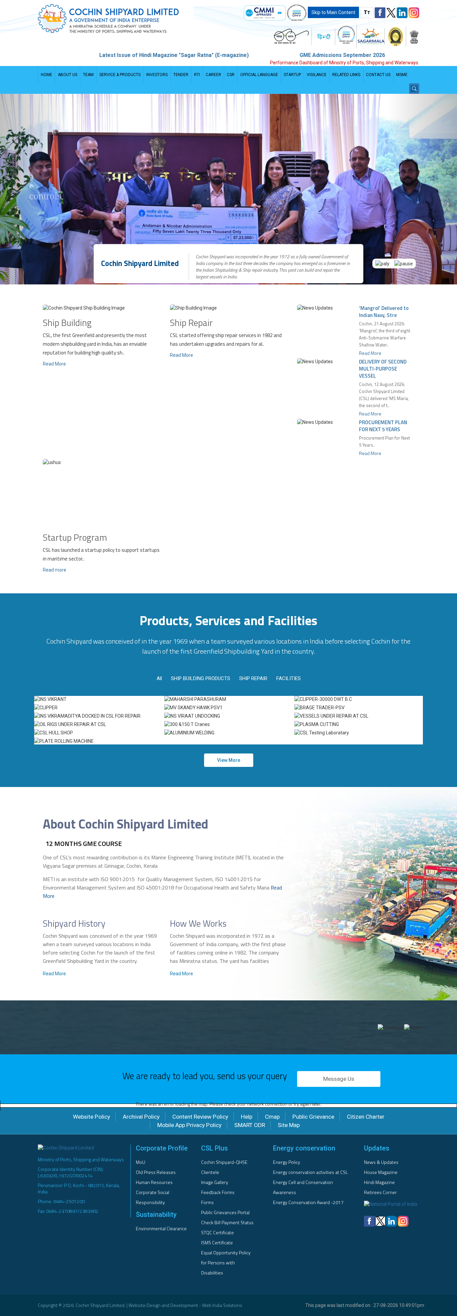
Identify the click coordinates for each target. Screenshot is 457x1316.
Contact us (378, 74)
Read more (54, 570)
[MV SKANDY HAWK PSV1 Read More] (228, 707)
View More (228, 760)
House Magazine (380, 1172)
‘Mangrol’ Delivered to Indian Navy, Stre (383, 311)
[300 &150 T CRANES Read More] (228, 724)
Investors (157, 74)
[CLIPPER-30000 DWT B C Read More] (358, 699)
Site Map (289, 1125)
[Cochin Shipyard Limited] (130, 18)
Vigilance (317, 74)
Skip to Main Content (333, 12)
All (159, 678)
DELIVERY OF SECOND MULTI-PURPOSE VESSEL (382, 369)
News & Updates (381, 1162)
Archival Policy (141, 1116)
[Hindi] (324, 36)
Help (246, 1116)
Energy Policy (286, 1162)
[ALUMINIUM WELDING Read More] (228, 732)
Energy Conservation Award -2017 (308, 1202)
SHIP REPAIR (253, 678)
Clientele (210, 1172)
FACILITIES (288, 678)
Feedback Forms (218, 1192)
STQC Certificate (217, 1232)
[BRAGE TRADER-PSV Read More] (358, 707)
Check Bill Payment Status (227, 1222)
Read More (54, 364)
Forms (207, 1202)
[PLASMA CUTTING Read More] (358, 724)
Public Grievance (313, 1116)
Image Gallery (214, 1182)
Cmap (272, 1116)
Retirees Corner (380, 1192)
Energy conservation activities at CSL (310, 1172)
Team (88, 74)
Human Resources (154, 1182)
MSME (401, 74)
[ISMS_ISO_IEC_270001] (297, 12)
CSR (231, 74)
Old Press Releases (156, 1172)
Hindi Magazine (379, 1182)
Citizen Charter (365, 1116)
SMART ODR (249, 1125)
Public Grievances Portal (225, 1212)
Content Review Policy (200, 1116)
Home (46, 74)
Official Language (259, 74)
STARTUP (292, 74)
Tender (180, 74)
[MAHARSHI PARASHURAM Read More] (228, 699)
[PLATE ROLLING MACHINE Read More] (98, 741)
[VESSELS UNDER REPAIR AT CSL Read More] (358, 716)
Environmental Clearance (161, 1228)
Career (213, 74)
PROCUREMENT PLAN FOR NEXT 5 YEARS (383, 425)
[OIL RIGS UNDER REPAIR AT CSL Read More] (98, 724)
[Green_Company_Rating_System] (396, 36)
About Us (67, 74)
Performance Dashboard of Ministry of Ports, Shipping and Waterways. (344, 62)
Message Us (338, 1078)
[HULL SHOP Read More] (98, 732)
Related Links (346, 74)
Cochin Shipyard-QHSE (224, 1162)
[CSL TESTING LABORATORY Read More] (358, 732)
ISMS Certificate (217, 1242)
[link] (265, 12)
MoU (140, 1162)
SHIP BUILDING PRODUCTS (200, 678)
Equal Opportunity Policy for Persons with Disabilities (226, 1262)
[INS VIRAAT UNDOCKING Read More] (228, 716)
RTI (197, 74)
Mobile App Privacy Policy (189, 1125)
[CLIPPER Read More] (98, 707)
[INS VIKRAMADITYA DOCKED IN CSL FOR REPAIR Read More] (98, 716)
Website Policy (91, 1116)
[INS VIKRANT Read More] (98, 699)
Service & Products (120, 74)
